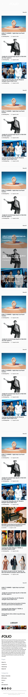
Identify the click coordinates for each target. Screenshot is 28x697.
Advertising (4, 666)
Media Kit (4, 668)
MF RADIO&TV (5, 684)
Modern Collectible (6, 675)
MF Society (4, 678)
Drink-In (3, 680)
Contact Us (4, 664)
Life (2, 682)
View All (24, 12)
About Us (4, 662)
